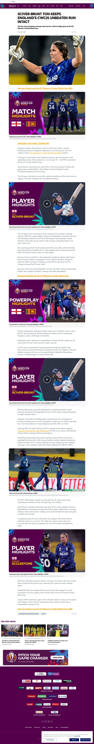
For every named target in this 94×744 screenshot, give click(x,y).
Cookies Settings (50, 739)
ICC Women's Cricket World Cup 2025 (45, 153)
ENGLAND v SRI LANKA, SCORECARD (33, 143)
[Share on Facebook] (72, 32)
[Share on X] (75, 32)
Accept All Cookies (85, 739)
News (43, 613)
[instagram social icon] (48, 721)
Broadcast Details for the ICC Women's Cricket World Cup (43, 276)
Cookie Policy (77, 736)
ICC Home (13, 1)
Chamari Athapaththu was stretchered (33, 431)
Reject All (74, 739)
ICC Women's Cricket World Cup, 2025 (28, 613)
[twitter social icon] (51, 721)
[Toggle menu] (84, 6)
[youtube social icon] (45, 721)
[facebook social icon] (42, 721)
